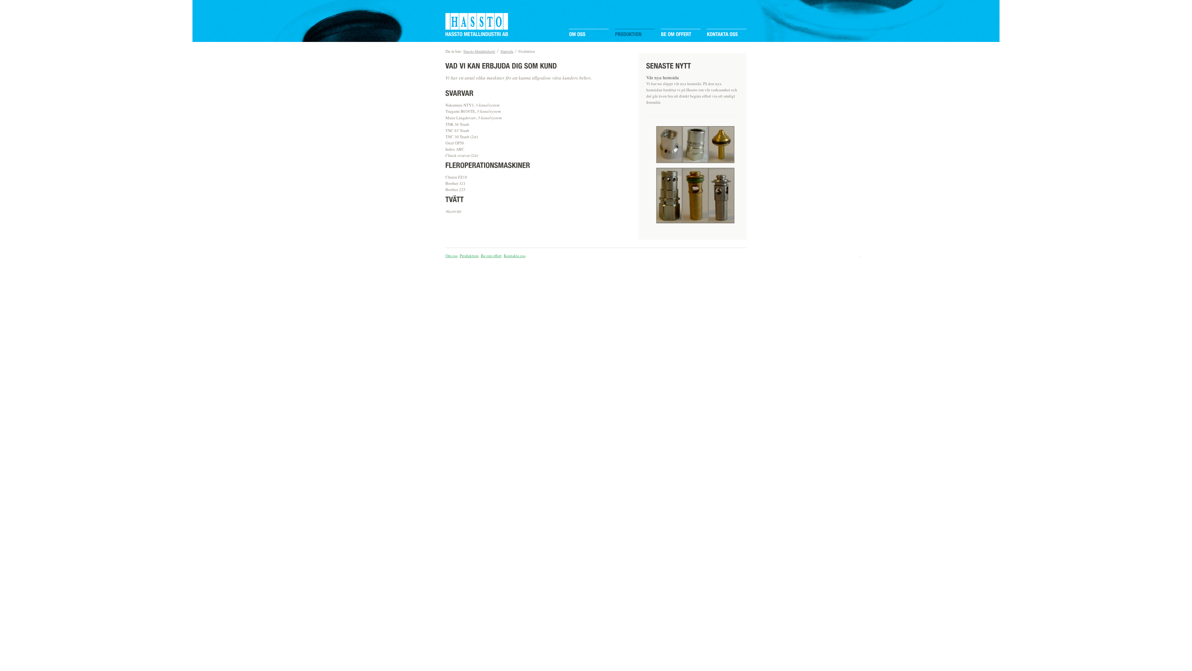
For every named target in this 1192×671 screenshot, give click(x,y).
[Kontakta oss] (722, 34)
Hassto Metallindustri (479, 51)
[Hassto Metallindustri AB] (476, 35)
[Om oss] (577, 34)
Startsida (506, 51)
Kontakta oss (515, 255)
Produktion (526, 51)
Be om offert (491, 255)
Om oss (451, 255)
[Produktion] (628, 34)
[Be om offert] (676, 34)
